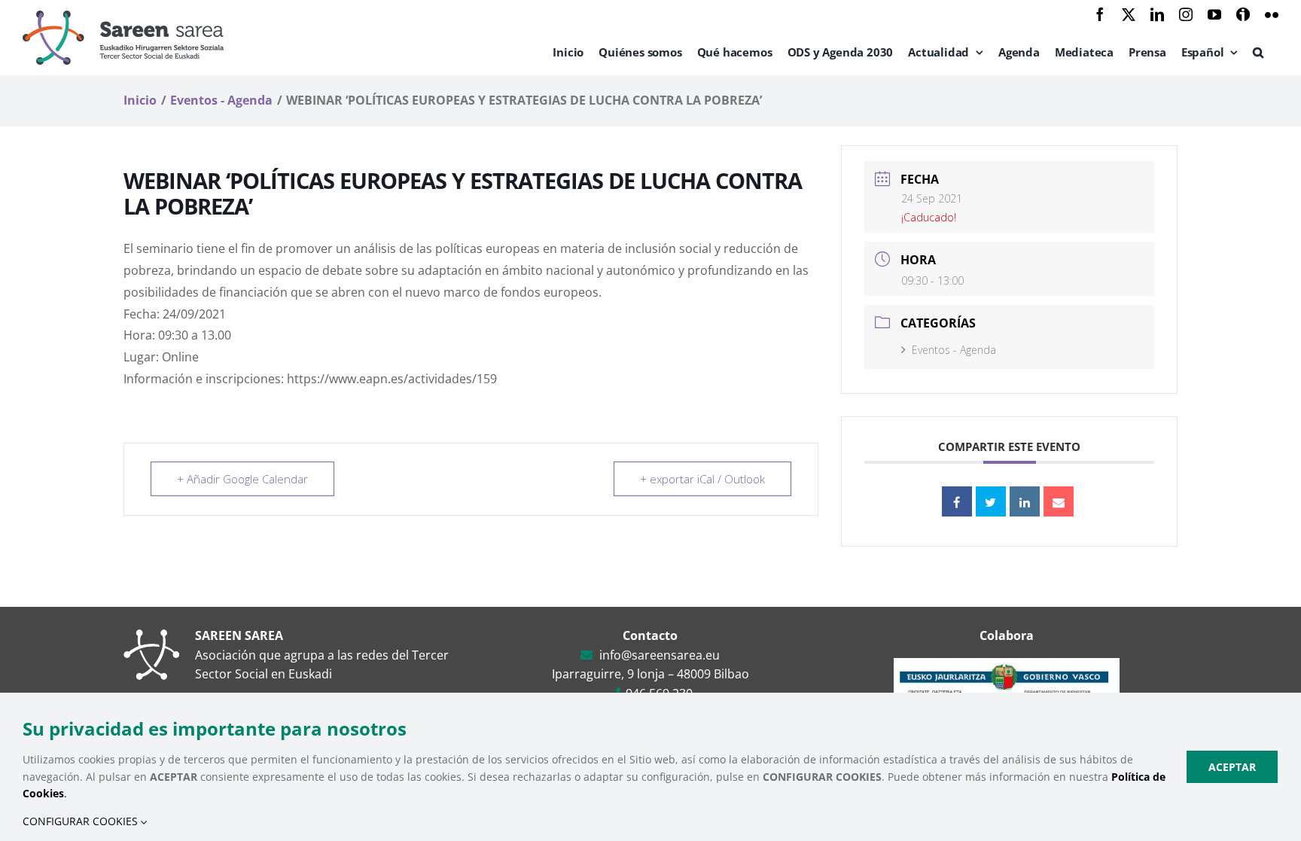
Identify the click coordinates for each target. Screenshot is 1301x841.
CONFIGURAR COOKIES (82, 821)
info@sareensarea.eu (659, 655)
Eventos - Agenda (954, 350)
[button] (1258, 52)
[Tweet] (991, 501)
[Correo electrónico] (1059, 501)
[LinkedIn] (1025, 501)
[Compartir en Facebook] (957, 501)
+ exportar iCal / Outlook (702, 478)
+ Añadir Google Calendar (242, 478)
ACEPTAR (1232, 767)
